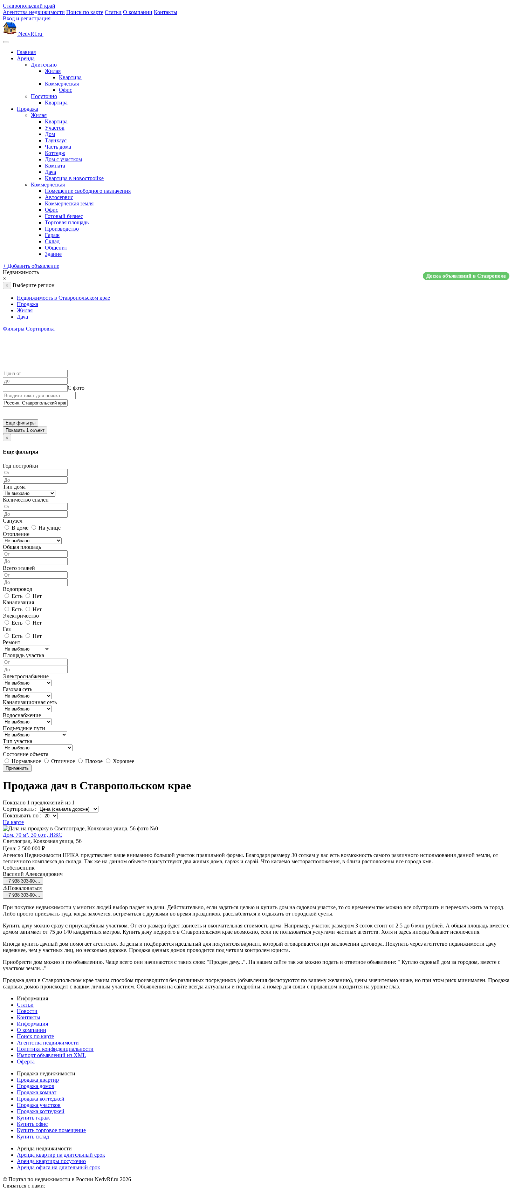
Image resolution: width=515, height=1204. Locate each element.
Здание (53, 254)
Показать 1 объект (25, 430)
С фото (76, 388)
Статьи (113, 12)
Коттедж (55, 153)
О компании (137, 12)
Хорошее (122, 761)
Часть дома (58, 147)
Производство (62, 229)
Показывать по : (22, 815)
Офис (65, 90)
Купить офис (32, 1124)
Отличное (62, 761)
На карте (13, 822)
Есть (16, 596)
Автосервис (59, 197)
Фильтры (14, 329)
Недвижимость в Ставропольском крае (63, 298)
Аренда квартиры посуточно (51, 1161)
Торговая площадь (67, 222)
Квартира (70, 77)
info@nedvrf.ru (64, 1186)
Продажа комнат (36, 1092)
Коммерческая (62, 84)
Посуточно (44, 96)
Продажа (27, 109)
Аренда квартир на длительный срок (61, 1155)
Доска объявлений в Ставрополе (466, 276)
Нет (36, 596)
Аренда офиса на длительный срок (58, 1167)
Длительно (44, 65)
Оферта (26, 1061)
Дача (50, 172)
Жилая (53, 71)
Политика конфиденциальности (55, 1049)
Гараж (52, 235)
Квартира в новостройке (74, 178)
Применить (17, 768)
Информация (32, 1024)
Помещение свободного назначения (88, 191)
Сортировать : (19, 809)
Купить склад (33, 1137)
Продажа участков (39, 1105)
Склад (52, 241)
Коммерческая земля (69, 203)
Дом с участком (63, 159)
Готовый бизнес (64, 216)
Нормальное (25, 761)
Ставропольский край (29, 6)
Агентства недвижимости (34, 12)
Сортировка (40, 329)
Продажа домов (35, 1086)
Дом (50, 134)
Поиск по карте (84, 12)
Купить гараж (33, 1118)
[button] (257, 275)
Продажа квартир (38, 1080)
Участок (54, 128)
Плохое (93, 761)
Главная (26, 52)
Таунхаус (56, 140)
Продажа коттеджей (40, 1099)
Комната (55, 166)
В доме (19, 528)
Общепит (56, 248)
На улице (49, 528)
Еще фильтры (20, 423)
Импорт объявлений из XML (51, 1055)
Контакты (165, 12)
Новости (27, 1011)
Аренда (26, 58)
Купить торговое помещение (51, 1130)
